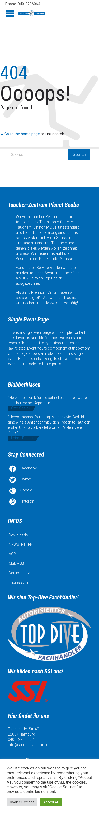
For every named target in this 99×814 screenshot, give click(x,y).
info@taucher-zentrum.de (29, 745)
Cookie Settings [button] (22, 802)
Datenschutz (19, 573)
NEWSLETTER (20, 544)
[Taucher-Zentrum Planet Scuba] (31, 13)
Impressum (18, 582)
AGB (12, 554)
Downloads (18, 535)
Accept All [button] (51, 802)
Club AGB (16, 563)
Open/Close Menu (10, 13)
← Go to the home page (20, 134)
